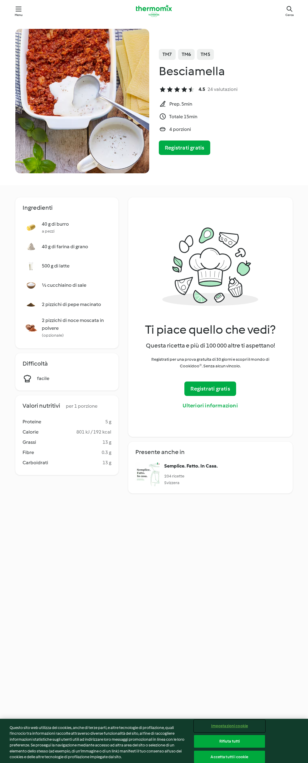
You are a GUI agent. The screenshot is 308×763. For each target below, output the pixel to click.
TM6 (186, 54)
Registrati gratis (184, 147)
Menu (19, 15)
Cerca (289, 15)
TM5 (205, 54)
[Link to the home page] (154, 11)
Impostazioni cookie (229, 726)
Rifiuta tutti (229, 741)
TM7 (167, 54)
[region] (154, 741)
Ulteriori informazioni (210, 405)
